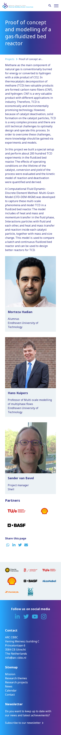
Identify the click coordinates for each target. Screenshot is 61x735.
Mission (10, 674)
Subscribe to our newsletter (23, 723)
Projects (10, 59)
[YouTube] (35, 616)
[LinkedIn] (17, 616)
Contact (10, 694)
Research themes (16, 678)
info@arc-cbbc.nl (15, 658)
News (8, 686)
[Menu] (56, 6)
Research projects (16, 682)
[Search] (50, 6)
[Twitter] (26, 616)
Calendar (11, 690)
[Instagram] (44, 616)
